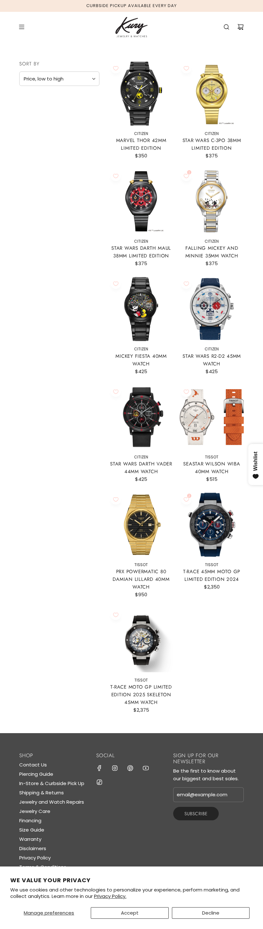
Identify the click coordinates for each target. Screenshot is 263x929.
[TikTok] (99, 782)
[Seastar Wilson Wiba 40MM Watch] (212, 417)
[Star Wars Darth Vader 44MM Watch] (141, 417)
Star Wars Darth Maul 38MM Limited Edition (141, 252)
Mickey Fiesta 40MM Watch (141, 360)
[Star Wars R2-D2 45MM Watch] (212, 309)
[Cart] (240, 27)
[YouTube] (146, 768)
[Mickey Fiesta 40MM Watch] (141, 309)
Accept (130, 912)
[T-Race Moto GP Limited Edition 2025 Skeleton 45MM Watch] (141, 640)
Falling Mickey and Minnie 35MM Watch (211, 252)
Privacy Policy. (110, 896)
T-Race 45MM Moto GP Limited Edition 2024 (211, 575)
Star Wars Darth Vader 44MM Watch (141, 467)
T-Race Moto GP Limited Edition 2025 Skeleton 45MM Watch (141, 694)
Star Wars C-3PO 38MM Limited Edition (211, 144)
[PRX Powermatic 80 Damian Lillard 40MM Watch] (141, 525)
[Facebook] (99, 768)
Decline (210, 912)
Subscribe (196, 813)
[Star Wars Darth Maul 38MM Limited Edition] (141, 201)
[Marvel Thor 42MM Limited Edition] (141, 94)
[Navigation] (21, 27)
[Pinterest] (130, 768)
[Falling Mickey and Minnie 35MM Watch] (212, 201)
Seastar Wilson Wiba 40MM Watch (211, 467)
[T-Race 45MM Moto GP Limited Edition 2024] (212, 525)
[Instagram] (115, 768)
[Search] (226, 27)
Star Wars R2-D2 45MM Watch (211, 360)
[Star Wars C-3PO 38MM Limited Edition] (212, 94)
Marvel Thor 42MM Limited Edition (141, 144)
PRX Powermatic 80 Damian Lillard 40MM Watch (141, 579)
